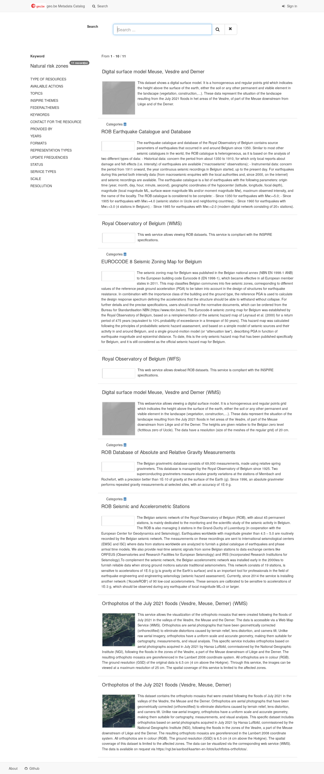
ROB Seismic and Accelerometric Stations (145, 506)
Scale (35, 178)
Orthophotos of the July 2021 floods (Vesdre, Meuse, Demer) (166, 684)
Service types (43, 171)
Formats (38, 143)
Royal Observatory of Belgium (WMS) (142, 223)
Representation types (51, 150)
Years (35, 136)
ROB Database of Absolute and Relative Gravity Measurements (168, 452)
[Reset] (231, 29)
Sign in (291, 6)
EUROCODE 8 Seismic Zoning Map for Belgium (151, 261)
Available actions (46, 86)
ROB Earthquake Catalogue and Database (146, 131)
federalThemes (44, 107)
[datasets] (125, 124)
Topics (36, 93)
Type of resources (48, 79)
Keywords (39, 114)
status (36, 164)
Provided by (41, 128)
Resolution (41, 185)
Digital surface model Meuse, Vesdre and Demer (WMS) (161, 392)
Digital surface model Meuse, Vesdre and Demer (153, 71)
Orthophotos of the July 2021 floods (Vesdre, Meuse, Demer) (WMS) (175, 603)
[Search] (218, 29)
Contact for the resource (55, 121)
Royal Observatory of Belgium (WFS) (141, 358)
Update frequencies (49, 157)
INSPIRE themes (44, 100)
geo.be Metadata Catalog (65, 6)
